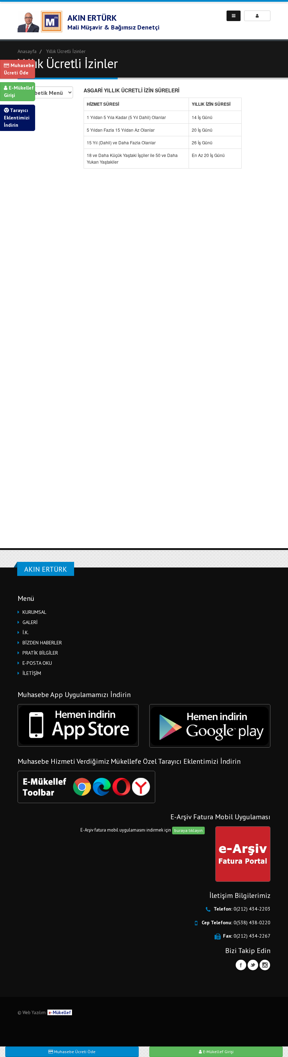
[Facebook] (241, 965)
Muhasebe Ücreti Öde (19, 69)
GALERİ (30, 622)
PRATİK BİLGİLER (40, 653)
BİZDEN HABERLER (42, 642)
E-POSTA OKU (37, 663)
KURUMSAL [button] (34, 612)
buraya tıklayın (188, 830)
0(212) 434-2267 (252, 936)
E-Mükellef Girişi (19, 91)
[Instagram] (265, 965)
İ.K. (25, 632)
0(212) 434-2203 (252, 909)
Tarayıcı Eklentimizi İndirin (17, 117)
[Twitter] (253, 965)
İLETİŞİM (31, 673)
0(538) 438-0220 (252, 922)
